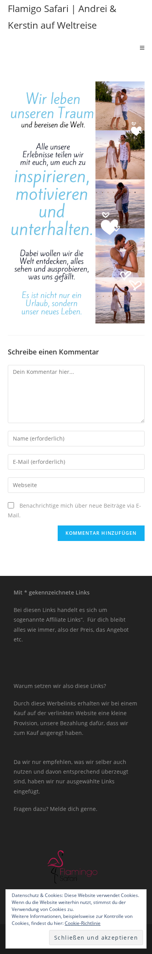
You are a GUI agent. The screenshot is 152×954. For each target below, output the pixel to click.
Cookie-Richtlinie (83, 923)
